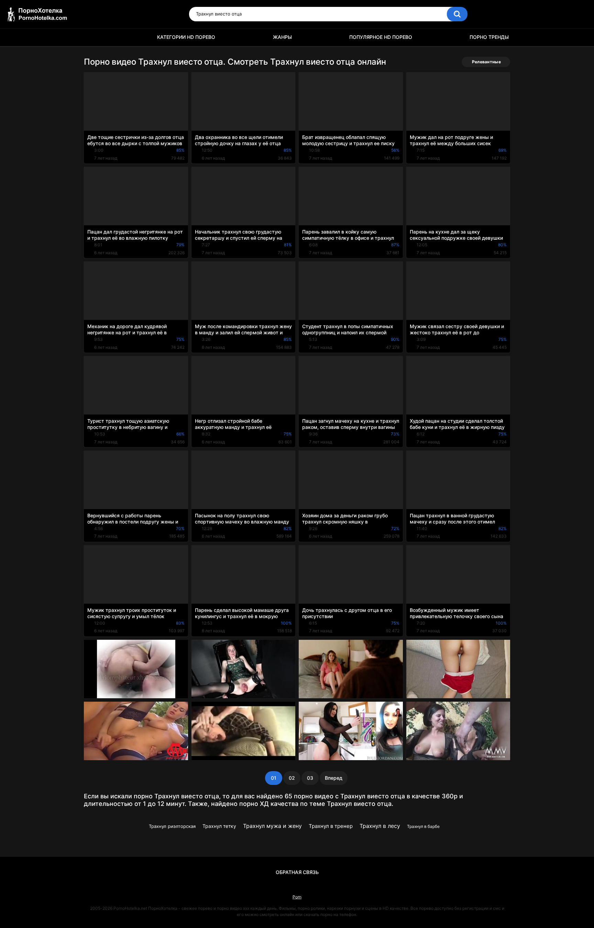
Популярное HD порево (380, 37)
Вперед (333, 778)
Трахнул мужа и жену (272, 825)
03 (310, 778)
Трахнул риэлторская (172, 826)
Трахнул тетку (219, 826)
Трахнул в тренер (331, 826)
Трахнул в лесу (380, 825)
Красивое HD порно (92, 37)
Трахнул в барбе (423, 826)
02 (292, 778)
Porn (297, 896)
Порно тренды (489, 37)
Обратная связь (297, 872)
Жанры (282, 37)
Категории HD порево (186, 37)
